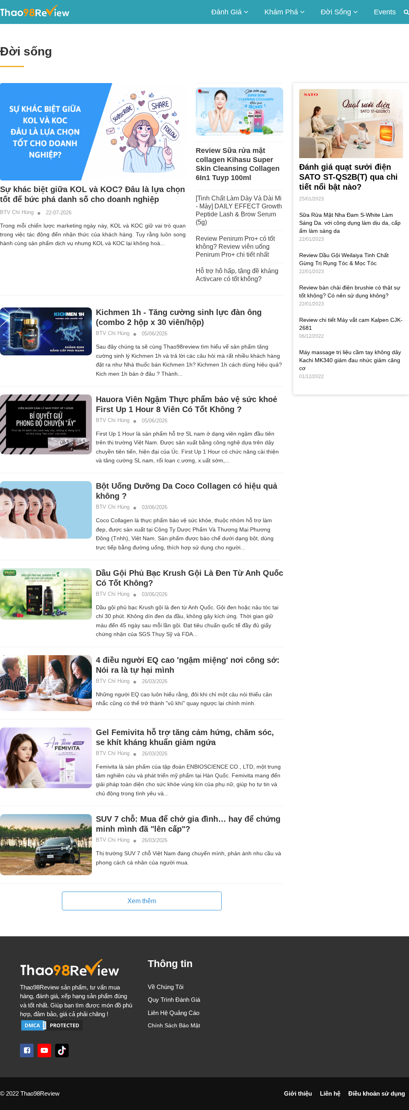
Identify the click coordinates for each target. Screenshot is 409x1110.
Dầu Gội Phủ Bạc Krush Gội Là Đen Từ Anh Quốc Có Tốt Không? (189, 578)
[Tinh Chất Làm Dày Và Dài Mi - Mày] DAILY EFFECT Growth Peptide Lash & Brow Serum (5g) (239, 210)
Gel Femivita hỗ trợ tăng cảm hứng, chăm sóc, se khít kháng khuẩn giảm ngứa (185, 737)
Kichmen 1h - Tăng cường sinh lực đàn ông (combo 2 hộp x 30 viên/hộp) (179, 317)
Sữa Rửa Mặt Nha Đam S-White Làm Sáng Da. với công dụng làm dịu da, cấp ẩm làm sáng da (350, 223)
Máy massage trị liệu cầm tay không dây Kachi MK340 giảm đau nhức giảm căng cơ (350, 360)
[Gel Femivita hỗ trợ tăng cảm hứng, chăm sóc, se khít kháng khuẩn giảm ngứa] (46, 758)
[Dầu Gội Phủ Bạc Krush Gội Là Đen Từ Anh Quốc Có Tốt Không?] (46, 594)
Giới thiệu (298, 1093)
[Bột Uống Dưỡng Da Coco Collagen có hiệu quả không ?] (46, 510)
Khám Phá (282, 12)
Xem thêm (141, 901)
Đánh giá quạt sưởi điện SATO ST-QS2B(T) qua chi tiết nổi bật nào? (348, 177)
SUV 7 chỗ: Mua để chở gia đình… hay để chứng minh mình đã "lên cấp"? (188, 824)
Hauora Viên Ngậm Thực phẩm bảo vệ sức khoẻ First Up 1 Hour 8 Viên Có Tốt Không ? (186, 404)
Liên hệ (330, 1093)
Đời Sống (337, 12)
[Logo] (77, 969)
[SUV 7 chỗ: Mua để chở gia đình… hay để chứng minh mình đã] (46, 844)
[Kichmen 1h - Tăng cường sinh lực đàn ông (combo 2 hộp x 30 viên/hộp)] (46, 331)
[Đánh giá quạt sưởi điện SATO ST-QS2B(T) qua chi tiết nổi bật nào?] (351, 123)
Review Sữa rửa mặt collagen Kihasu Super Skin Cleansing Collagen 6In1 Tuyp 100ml (238, 164)
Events (385, 12)
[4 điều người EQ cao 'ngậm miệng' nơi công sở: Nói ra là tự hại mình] (46, 683)
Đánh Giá (227, 12)
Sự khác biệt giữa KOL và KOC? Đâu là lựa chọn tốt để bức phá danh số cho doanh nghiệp (92, 194)
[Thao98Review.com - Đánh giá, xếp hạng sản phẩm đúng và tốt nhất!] (35, 12)
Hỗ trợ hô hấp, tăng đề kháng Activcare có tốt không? (237, 275)
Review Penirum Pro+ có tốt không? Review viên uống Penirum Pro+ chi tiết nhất (235, 246)
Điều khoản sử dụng (376, 1093)
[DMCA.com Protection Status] (52, 1024)
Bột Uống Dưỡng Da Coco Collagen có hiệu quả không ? (186, 491)
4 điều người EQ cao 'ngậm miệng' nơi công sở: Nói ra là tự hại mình (188, 665)
